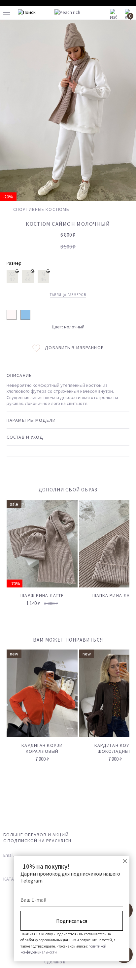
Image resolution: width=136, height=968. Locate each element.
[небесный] (25, 315)
